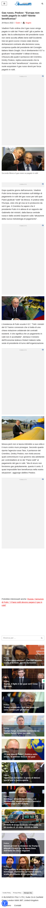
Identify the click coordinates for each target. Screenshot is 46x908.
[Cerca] (42, 3)
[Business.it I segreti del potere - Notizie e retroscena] (23, 4)
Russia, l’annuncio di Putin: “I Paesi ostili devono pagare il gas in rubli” (23, 602)
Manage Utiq (28, 893)
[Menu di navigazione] (4, 3)
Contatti (17, 905)
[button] (4, 903)
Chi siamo (6, 905)
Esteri (18, 23)
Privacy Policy (17, 893)
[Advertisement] (23, 573)
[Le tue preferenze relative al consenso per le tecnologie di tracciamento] (44, 681)
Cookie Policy (7, 893)
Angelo (28, 23)
